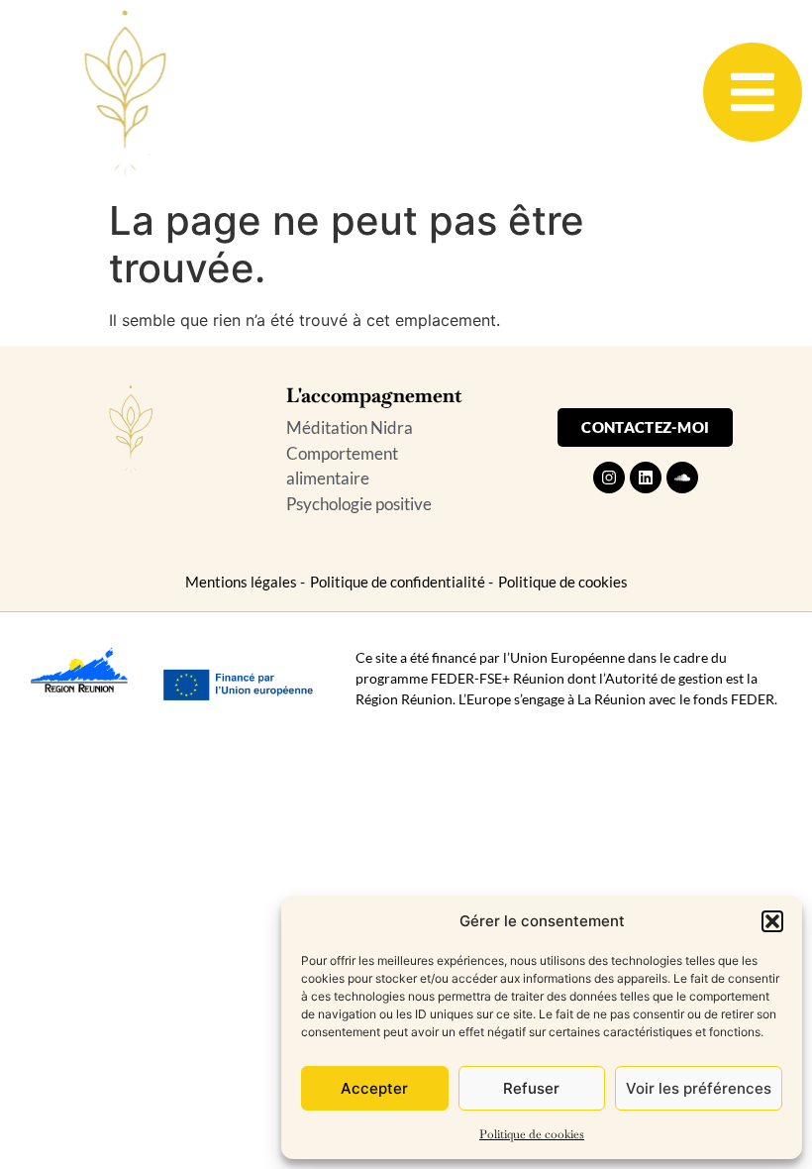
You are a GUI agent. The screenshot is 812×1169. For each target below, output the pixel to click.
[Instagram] (609, 477)
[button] (772, 921)
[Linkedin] (645, 477)
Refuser (531, 1088)
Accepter (374, 1088)
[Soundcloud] (682, 477)
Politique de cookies (531, 1134)
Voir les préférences (698, 1088)
